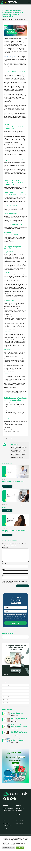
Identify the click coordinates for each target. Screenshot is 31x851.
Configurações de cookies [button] (8, 847)
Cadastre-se (15, 623)
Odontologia (6, 693)
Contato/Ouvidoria (20, 820)
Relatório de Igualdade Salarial (21, 813)
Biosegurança (6, 685)
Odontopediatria (7, 696)
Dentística (5, 688)
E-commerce (6, 823)
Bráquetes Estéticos (8, 813)
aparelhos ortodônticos (9, 56)
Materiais (5, 691)
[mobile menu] (29, 2)
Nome (4, 563)
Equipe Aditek (13, 19)
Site (3, 575)
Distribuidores (19, 823)
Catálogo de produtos (8, 828)
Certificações (19, 810)
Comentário (5, 547)
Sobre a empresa (20, 808)
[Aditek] (9, 2)
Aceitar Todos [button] (20, 847)
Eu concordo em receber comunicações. (15, 614)
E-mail (4, 569)
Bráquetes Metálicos (8, 808)
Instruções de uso (7, 825)
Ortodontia (5, 699)
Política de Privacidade (19, 618)
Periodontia (5, 702)
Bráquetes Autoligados (8, 810)
